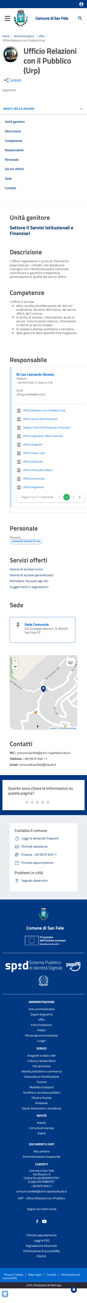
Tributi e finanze (41, 1097)
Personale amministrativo (41, 1035)
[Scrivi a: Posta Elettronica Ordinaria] (41, 1195)
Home (6, 36)
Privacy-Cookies (13, 1274)
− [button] (15, 666)
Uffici (41, 36)
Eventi (42, 1133)
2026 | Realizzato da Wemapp (43, 1285)
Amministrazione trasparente (41, 1156)
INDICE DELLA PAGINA (18, 108)
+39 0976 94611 (41, 1186)
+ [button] (15, 660)
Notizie (41, 1122)
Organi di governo (41, 1014)
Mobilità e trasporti (42, 1087)
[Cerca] (80, 18)
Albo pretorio (41, 1151)
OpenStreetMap (68, 728)
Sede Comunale (36, 624)
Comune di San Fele (51, 18)
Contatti (41, 1164)
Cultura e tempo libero (42, 1060)
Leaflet (53, 728)
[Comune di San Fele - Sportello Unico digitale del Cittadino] (21, 17)
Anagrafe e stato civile (41, 1055)
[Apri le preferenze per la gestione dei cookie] (7, 1296)
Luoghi (41, 1040)
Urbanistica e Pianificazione (41, 1076)
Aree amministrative (42, 1009)
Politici (41, 1030)
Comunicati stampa (41, 1128)
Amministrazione (24, 36)
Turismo (41, 1082)
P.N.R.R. (41, 1256)
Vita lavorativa (41, 1066)
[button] (81, 4)
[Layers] (70, 662)
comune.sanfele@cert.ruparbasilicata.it (41, 1191)
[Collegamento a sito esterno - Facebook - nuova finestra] (37, 1221)
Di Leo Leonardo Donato (35, 374)
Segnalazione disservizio (41, 1245)
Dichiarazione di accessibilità (41, 1251)
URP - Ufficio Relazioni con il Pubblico (41, 1198)
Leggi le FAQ (41, 1240)
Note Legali (34, 1274)
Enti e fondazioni (41, 1025)
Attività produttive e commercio (41, 1071)
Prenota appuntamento (42, 1235)
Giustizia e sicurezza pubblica (41, 1092)
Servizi (41, 1048)
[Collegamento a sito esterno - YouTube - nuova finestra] (44, 1221)
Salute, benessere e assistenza (41, 1108)
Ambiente (41, 1103)
